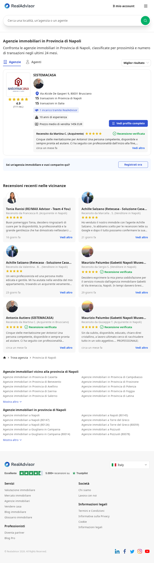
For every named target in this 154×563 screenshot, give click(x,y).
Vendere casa (13, 506)
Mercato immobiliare (18, 495)
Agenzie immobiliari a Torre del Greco (105, 420)
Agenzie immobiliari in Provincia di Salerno (30, 396)
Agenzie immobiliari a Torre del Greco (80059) (110, 424)
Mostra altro (10, 401)
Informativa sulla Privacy (94, 516)
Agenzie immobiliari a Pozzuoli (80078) (106, 434)
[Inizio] (4, 357)
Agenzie (15, 62)
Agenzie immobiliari (17, 501)
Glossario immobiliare (18, 517)
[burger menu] (145, 6)
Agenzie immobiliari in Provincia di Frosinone (110, 381)
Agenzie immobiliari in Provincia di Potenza (109, 386)
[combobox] (77, 20)
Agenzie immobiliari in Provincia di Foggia (108, 391)
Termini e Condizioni (91, 511)
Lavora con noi (88, 495)
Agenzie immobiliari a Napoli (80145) (105, 415)
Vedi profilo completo (130, 123)
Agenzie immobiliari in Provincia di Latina (108, 396)
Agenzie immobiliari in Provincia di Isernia (30, 391)
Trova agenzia (19, 357)
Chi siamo (85, 490)
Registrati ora (133, 164)
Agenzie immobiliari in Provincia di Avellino (30, 386)
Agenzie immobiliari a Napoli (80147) (26, 420)
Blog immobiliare (15, 512)
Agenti (36, 62)
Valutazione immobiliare (20, 490)
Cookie (83, 521)
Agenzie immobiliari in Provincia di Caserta (30, 377)
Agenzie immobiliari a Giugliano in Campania (31, 429)
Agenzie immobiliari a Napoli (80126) (26, 424)
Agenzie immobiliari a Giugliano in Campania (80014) (36, 434)
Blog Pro (10, 538)
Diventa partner (14, 532)
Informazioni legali (90, 527)
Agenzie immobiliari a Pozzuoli (101, 429)
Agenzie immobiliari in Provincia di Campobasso (112, 377)
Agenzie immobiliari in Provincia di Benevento (32, 381)
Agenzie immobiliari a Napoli (21, 415)
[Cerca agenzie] (145, 20)
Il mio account (123, 6)
